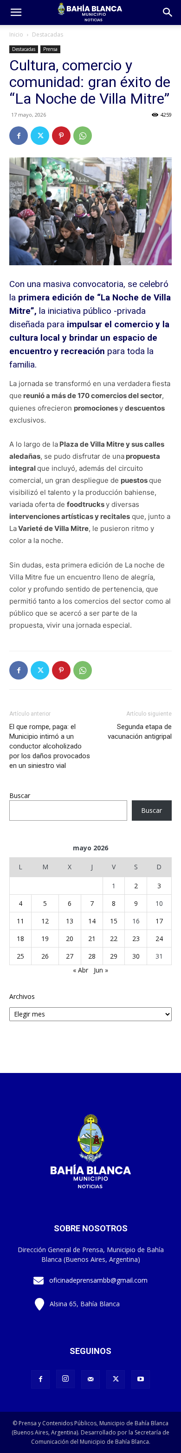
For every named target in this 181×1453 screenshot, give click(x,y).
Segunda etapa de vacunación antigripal (140, 732)
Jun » (101, 970)
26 (45, 956)
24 (159, 938)
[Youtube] (140, 1379)
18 (20, 938)
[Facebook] (18, 135)
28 (92, 956)
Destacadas (47, 34)
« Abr (80, 970)
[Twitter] (40, 135)
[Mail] (90, 1379)
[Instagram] (65, 1379)
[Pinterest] (61, 135)
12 (45, 921)
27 (69, 956)
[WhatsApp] (82, 135)
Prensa (50, 49)
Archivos (22, 996)
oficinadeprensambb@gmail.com (98, 1280)
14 (92, 921)
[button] (168, 12)
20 (69, 938)
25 (20, 956)
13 (69, 921)
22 (113, 938)
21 (92, 938)
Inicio (16, 34)
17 (159, 921)
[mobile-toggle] (16, 12)
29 (113, 956)
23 (136, 938)
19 (45, 938)
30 (136, 956)
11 (20, 921)
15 (113, 921)
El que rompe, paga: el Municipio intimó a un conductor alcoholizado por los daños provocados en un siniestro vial (49, 746)
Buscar (19, 795)
